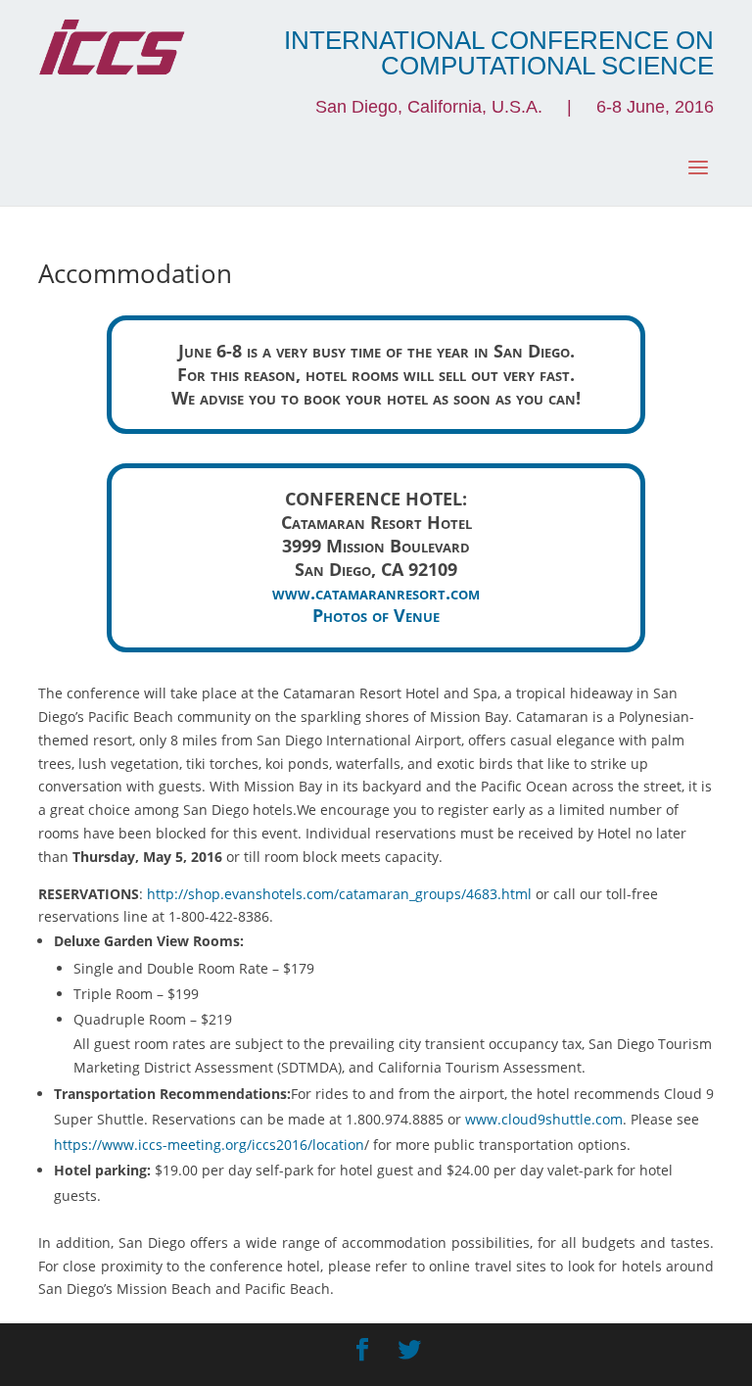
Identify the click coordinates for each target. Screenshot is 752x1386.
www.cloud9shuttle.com (544, 1119)
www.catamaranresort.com (376, 592)
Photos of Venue (376, 615)
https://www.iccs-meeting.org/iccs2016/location (209, 1144)
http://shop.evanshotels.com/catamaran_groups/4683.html (339, 893)
